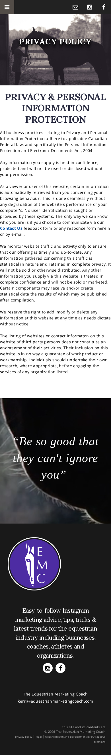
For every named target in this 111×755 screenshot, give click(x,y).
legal (39, 736)
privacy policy (23, 736)
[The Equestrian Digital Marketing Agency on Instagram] (89, 7)
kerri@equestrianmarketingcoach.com (55, 701)
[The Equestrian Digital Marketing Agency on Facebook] (104, 7)
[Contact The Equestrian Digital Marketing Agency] (75, 7)
